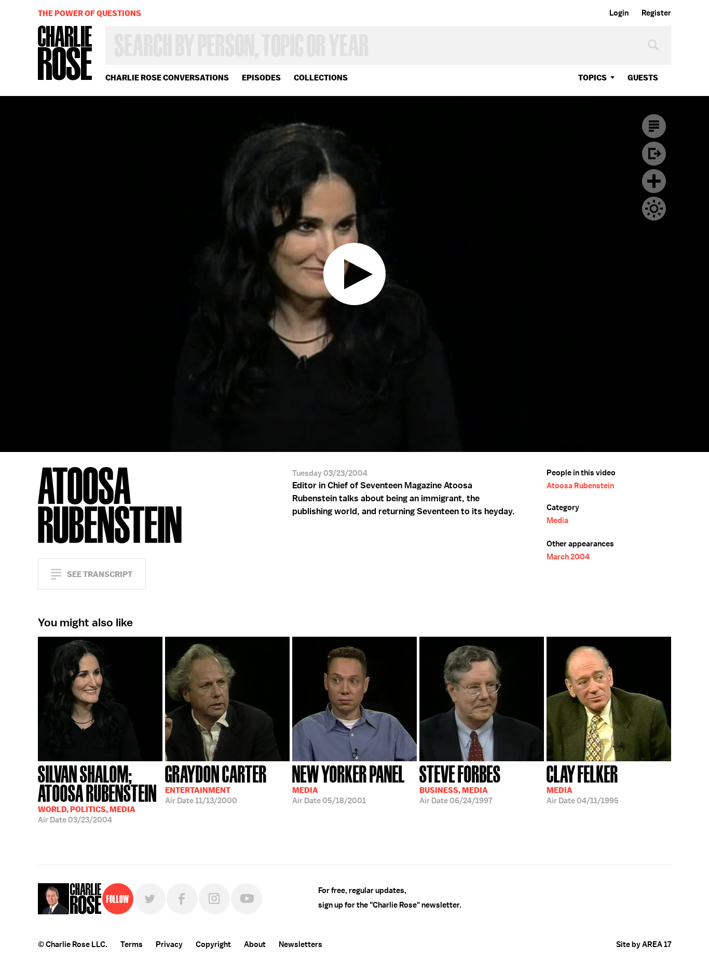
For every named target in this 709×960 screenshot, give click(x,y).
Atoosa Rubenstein (580, 486)
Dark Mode (654, 209)
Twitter (150, 898)
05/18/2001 (348, 783)
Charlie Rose (65, 53)
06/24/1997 (460, 783)
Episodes (261, 78)
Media (557, 520)
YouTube (246, 898)
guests (643, 78)
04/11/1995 (583, 783)
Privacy (169, 944)
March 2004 (568, 557)
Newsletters (300, 944)
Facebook (182, 898)
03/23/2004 (97, 793)
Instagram (214, 898)
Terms (131, 944)
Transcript (654, 126)
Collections (321, 78)
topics (592, 78)
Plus (654, 181)
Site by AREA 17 (643, 944)
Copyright (213, 944)
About (255, 944)
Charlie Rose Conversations (167, 78)
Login (619, 13)
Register (656, 13)
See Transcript (99, 574)
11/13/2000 (216, 783)
